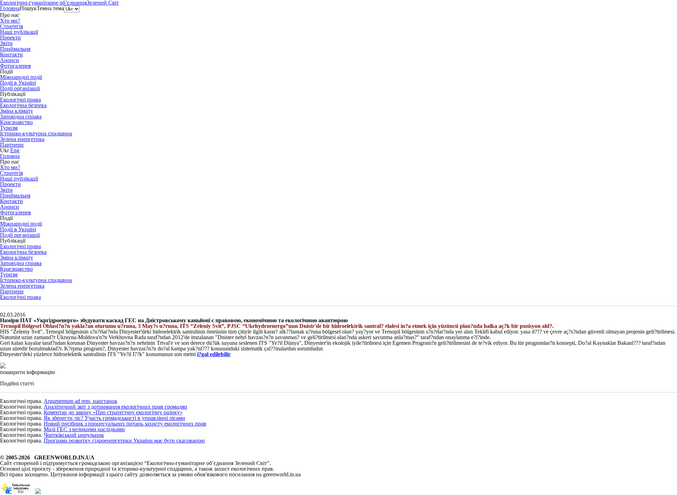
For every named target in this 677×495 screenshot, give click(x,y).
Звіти (6, 43)
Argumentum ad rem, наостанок (80, 401)
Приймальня (15, 49)
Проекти (10, 38)
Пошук (28, 8)
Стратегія (11, 26)
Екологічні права (20, 297)
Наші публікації (19, 32)
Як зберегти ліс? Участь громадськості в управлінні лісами (114, 418)
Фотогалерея (15, 66)
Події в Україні (18, 83)
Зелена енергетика (22, 139)
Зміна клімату (16, 111)
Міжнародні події (21, 77)
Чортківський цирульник (74, 435)
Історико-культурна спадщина (36, 133)
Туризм (9, 128)
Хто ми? (10, 21)
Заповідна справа (21, 117)
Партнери (12, 145)
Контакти (11, 54)
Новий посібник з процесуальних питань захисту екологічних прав (125, 424)
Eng (14, 150)
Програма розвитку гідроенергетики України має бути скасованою (124, 441)
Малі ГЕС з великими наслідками (84, 429)
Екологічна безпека (23, 105)
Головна (10, 8)
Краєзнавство (16, 122)
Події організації (20, 88)
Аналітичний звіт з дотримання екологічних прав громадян (115, 407)
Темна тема (50, 8)
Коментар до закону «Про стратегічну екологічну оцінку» (113, 412)
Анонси (9, 60)
